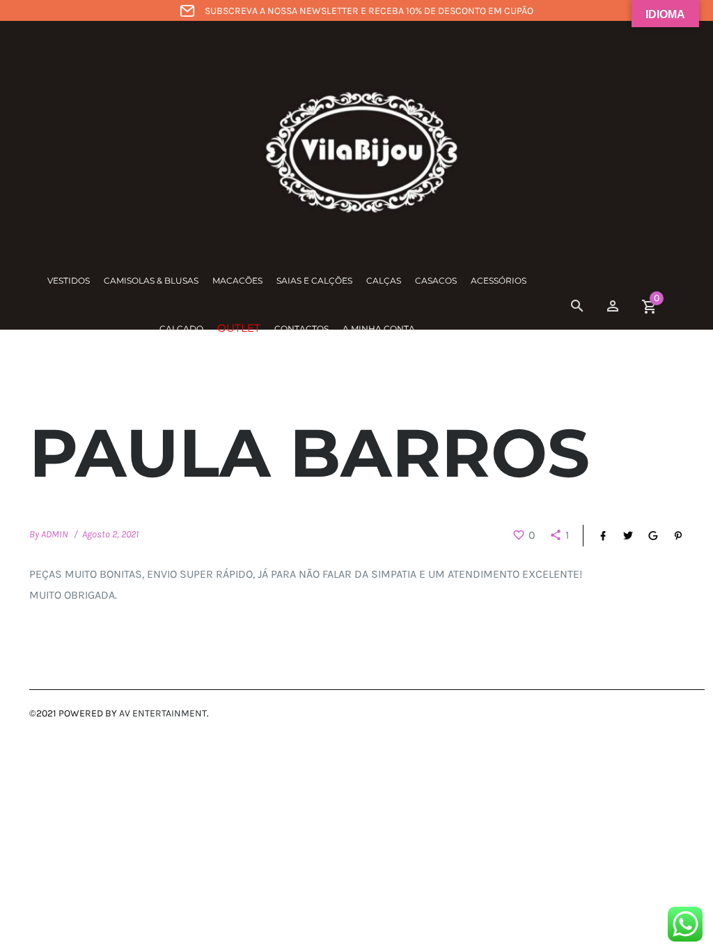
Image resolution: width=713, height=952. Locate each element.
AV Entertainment (163, 713)
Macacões (237, 280)
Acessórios (498, 280)
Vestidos (68, 280)
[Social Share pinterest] (671, 535)
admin (54, 534)
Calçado (181, 328)
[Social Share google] (646, 535)
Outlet (238, 328)
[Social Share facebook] (596, 535)
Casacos (436, 280)
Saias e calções (314, 280)
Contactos (301, 328)
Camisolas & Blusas (151, 280)
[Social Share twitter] (621, 535)
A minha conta (379, 328)
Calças (383, 280)
